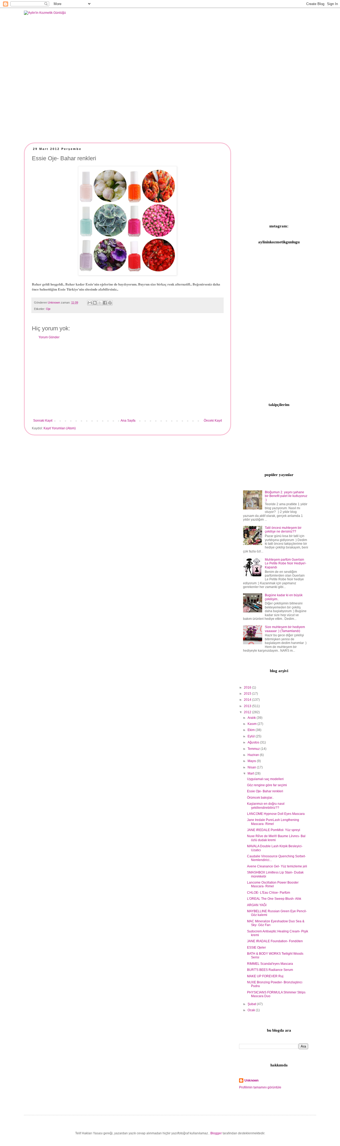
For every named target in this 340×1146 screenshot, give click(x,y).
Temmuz (254, 749)
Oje (48, 308)
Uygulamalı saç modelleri (265, 779)
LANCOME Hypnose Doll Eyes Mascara (276, 814)
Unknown (251, 1080)
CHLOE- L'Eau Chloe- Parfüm (268, 892)
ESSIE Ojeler (256, 947)
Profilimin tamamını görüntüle (260, 1087)
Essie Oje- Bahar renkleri (265, 791)
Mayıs (252, 761)
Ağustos (254, 742)
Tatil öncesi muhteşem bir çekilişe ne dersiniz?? (283, 529)
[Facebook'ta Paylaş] (105, 302)
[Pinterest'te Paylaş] (110, 302)
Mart (251, 773)
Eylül (252, 736)
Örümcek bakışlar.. (260, 797)
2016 (248, 687)
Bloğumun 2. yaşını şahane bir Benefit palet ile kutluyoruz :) (286, 496)
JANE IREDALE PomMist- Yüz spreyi (273, 830)
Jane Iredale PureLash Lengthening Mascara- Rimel (273, 821)
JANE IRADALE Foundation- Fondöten (275, 941)
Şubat (252, 1004)
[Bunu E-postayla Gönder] (89, 302)
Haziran (254, 755)
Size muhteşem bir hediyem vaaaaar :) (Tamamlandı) (285, 629)
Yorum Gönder (49, 337)
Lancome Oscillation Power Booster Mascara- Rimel (273, 884)
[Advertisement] (127, 379)
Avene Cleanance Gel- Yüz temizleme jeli (277, 866)
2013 (248, 706)
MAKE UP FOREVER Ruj (265, 976)
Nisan (252, 767)
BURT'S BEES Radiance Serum (270, 970)
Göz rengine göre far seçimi (267, 785)
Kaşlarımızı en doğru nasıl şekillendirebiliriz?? (265, 805)
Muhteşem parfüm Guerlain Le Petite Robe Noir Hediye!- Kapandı (285, 563)
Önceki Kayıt (213, 420)
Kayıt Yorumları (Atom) (60, 428)
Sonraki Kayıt (42, 420)
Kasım (252, 724)
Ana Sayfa (128, 420)
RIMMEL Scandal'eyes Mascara (270, 964)
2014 (248, 700)
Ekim (252, 730)
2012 (248, 712)
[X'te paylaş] (100, 302)
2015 (248, 693)
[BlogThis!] (94, 302)
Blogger (216, 1133)
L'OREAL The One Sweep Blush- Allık (274, 899)
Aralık (252, 718)
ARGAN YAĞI (256, 905)
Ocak (252, 1010)
